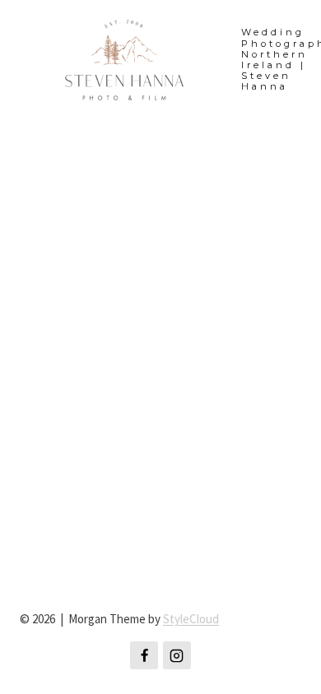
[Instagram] (177, 655)
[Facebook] (144, 655)
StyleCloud (191, 619)
